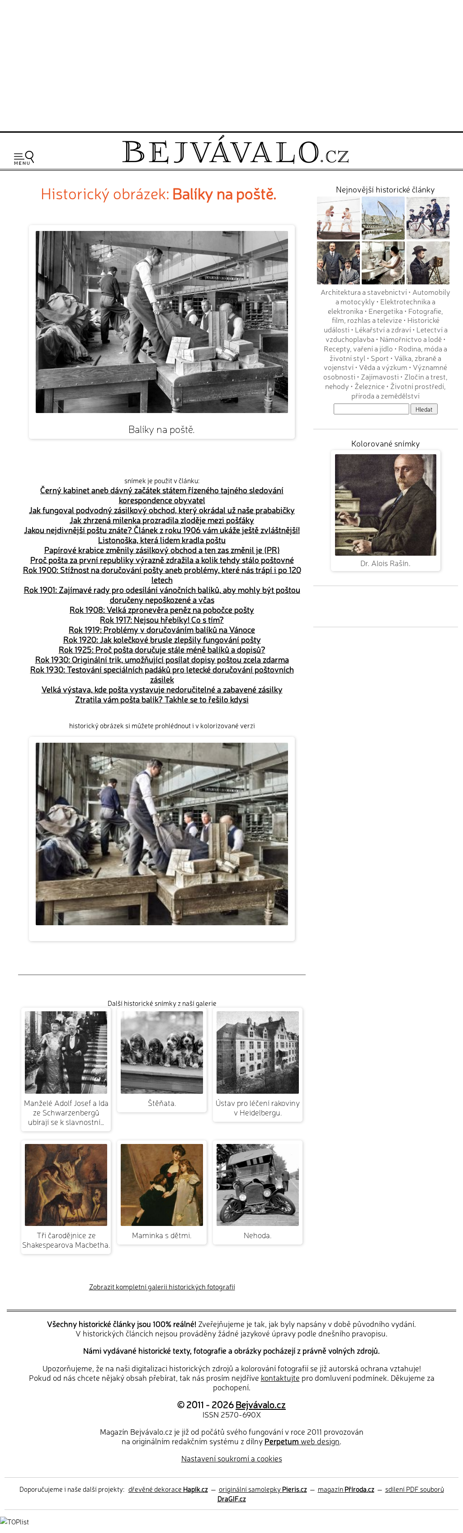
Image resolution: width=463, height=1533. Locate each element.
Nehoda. (258, 1235)
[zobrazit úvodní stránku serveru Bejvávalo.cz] (235, 161)
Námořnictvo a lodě (411, 339)
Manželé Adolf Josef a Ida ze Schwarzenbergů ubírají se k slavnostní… (66, 1112)
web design (302, 1441)
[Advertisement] (231, 64)
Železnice (369, 386)
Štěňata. (162, 1102)
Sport (380, 358)
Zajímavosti (380, 376)
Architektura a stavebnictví (364, 292)
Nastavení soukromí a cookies (231, 1458)
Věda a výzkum (383, 367)
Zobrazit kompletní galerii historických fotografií (162, 1286)
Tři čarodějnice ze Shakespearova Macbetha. (66, 1239)
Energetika (386, 311)
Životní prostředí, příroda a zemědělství (398, 390)
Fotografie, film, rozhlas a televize (388, 315)
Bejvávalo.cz (261, 1404)
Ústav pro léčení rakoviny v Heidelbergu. (258, 1107)
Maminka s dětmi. (162, 1235)
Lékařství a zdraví (383, 329)
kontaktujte (280, 1377)
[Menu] (24, 157)
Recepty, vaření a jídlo (358, 348)
